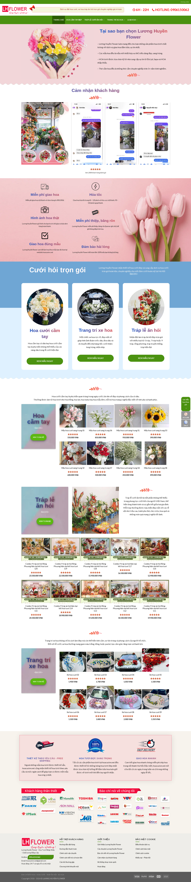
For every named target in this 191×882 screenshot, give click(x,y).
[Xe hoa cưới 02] (73, 661)
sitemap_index (184, 2)
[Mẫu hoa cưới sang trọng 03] (155, 417)
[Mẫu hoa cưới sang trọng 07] (100, 455)
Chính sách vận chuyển (68, 853)
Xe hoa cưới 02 (73, 675)
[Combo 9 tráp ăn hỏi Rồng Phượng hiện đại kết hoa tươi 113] (95, 602)
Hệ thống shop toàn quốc (106, 862)
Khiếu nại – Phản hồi (143, 858)
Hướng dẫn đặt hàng (67, 844)
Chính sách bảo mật (143, 849)
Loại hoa (131, 20)
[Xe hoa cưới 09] (155, 699)
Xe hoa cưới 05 (155, 675)
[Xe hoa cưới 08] (127, 699)
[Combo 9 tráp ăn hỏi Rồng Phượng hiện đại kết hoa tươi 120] (36, 559)
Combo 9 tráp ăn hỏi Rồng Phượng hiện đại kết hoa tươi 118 (95, 566)
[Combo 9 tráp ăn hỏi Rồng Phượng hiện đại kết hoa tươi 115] (36, 602)
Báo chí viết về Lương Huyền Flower (110, 853)
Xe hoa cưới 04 (128, 675)
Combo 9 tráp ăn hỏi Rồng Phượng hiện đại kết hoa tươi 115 (36, 608)
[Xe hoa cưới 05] (155, 661)
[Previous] (75, 128)
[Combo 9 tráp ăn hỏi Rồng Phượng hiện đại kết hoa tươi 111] (154, 602)
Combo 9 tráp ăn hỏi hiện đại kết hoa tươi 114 (65, 607)
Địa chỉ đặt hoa (28, 875)
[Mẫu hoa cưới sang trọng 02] (73, 455)
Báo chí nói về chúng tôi (117, 791)
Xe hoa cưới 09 (155, 712)
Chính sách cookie (142, 853)
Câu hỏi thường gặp (67, 862)
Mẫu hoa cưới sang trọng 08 (155, 468)
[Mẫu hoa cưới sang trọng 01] (127, 417)
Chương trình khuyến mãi (69, 866)
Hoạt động (101, 866)
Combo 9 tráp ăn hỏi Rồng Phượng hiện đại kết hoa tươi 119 (66, 566)
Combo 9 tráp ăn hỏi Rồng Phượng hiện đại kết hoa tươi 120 (36, 566)
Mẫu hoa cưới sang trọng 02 (72, 468)
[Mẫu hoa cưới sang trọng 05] (73, 417)
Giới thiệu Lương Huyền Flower (109, 844)
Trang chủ (58, 20)
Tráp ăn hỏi (52, 875)
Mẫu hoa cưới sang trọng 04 (128, 468)
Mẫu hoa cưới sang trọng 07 (100, 468)
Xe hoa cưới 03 (100, 675)
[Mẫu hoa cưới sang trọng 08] (155, 455)
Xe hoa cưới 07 (100, 712)
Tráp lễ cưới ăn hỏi (93, 20)
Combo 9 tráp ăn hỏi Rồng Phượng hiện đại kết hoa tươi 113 (95, 608)
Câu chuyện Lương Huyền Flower (109, 849)
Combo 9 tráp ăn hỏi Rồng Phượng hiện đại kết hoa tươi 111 (155, 608)
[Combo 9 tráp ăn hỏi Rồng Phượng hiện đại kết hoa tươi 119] (65, 559)
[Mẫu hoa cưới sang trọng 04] (127, 455)
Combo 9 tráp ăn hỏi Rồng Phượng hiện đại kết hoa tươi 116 (155, 566)
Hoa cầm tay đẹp (74, 20)
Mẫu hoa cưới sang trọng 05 (72, 430)
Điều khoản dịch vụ (143, 844)
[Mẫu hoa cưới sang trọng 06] (100, 417)
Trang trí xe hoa (115, 20)
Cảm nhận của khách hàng (107, 858)
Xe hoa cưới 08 (128, 712)
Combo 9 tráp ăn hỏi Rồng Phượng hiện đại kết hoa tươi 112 (125, 608)
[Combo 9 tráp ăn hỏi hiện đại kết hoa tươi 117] (124, 559)
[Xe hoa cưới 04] (127, 661)
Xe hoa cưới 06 (73, 712)
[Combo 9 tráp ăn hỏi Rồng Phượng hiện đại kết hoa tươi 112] (124, 602)
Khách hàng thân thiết (41, 791)
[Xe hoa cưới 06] (73, 699)
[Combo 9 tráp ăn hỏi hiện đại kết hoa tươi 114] (65, 602)
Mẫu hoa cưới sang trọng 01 (128, 430)
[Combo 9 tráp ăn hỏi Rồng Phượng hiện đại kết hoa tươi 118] (95, 559)
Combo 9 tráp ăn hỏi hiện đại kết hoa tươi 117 (125, 565)
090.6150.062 (34, 857)
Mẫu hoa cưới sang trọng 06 (100, 430)
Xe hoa (61, 875)
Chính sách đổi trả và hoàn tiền (71, 858)
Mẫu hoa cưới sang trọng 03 (155, 430)
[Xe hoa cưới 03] (100, 661)
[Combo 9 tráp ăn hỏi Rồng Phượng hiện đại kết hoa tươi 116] (154, 559)
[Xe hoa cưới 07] (100, 699)
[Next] (165, 128)
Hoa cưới (41, 875)
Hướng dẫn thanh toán (68, 849)
